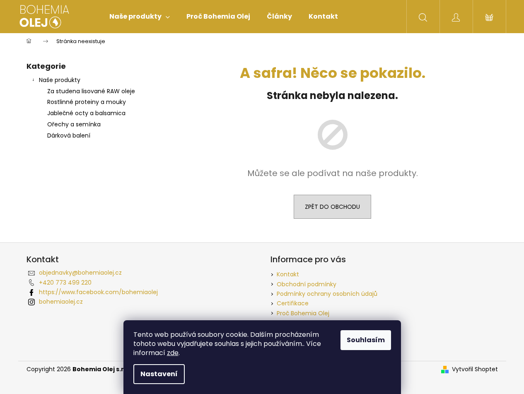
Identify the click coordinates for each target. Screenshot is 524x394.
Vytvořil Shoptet (475, 369)
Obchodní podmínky (306, 284)
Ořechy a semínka (74, 124)
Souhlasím (366, 340)
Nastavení (159, 374)
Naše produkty (59, 80)
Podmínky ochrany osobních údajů (327, 294)
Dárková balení (68, 135)
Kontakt (288, 274)
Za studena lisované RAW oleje (91, 91)
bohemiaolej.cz (61, 301)
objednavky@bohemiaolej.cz (80, 272)
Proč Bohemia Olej (303, 313)
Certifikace (293, 303)
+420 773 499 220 (65, 282)
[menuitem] (139, 16)
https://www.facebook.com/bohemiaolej (98, 292)
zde (173, 353)
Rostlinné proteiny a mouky (86, 102)
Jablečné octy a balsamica (86, 113)
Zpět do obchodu (332, 207)
